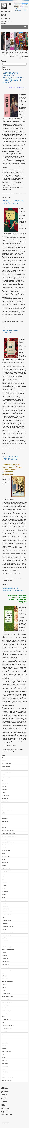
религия (4, 987)
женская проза (5, 821)
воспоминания (5, 801)
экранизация (5, 1063)
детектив (4, 804)
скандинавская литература (8, 1025)
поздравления (5, 941)
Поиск (4, 67)
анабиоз (4, 775)
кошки (3, 859)
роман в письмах (6, 993)
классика (4, 847)
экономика (4, 1060)
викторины (4, 789)
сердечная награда (6, 1019)
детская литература (6, 809)
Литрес (3, 874)
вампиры (4, 786)
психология (4, 973)
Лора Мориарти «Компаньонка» (10, 457)
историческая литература (8, 842)
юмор (3, 1074)
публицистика (5, 975)
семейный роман (6, 1013)
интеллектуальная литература (9, 836)
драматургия (5, 818)
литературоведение (6, 871)
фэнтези (4, 1054)
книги (3, 853)
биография (4, 780)
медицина (4, 885)
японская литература (7, 1080)
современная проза (6, 1028)
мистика (4, 894)
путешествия (5, 978)
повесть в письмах (6, 935)
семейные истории (6, 1010)
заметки (4, 827)
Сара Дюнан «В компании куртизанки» (13, 589)
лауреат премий (6, 868)
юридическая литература (8, 1077)
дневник (4, 815)
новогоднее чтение (6, 920)
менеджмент (5, 891)
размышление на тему (7, 981)
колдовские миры (6, 856)
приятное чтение (6, 961)
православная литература (8, 949)
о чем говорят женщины (7, 926)
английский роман (6, 777)
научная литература (7, 911)
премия (4, 952)
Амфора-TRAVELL (6, 772)
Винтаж (4, 792)
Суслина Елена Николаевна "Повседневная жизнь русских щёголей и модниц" (13, 77)
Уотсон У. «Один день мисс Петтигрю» (13, 201)
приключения (5, 958)
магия (3, 879)
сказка (3, 1022)
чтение (3, 1057)
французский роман (6, 1051)
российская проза (6, 999)
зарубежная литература (7, 830)
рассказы (4, 984)
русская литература (6, 1002)
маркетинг (4, 882)
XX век (3, 760)
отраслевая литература (7, 932)
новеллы (4, 917)
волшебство (5, 798)
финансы (4, 1048)
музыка (3, 903)
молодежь (4, 900)
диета (3, 812)
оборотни (4, 929)
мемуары (4, 888)
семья (3, 1016)
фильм (3, 1045)
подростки (4, 938)
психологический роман (7, 970)
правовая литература (7, 946)
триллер (4, 1040)
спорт (3, 1034)
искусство (4, 839)
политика (4, 943)
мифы (3, 897)
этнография (5, 1072)
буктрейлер (4, 783)
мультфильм (5, 906)
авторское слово (6, 766)
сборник (4, 1007)
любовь (4, 876)
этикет (3, 1069)
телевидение (5, 1037)
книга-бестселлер (6, 850)
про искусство (5, 964)
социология (5, 1031)
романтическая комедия (7, 996)
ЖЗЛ (3, 824)
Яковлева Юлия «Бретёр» (10, 331)
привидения (5, 955)
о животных (4, 923)
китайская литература (7, 844)
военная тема (5, 795)
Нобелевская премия (7, 914)
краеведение (5, 862)
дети (3, 807)
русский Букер (5, 1005)
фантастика (5, 1042)
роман (3, 990)
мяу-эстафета (5, 908)
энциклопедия (5, 1066)
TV (2, 757)
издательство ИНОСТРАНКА (8, 833)
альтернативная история (8, 769)
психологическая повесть (8, 967)
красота (4, 865)
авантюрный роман (6, 763)
